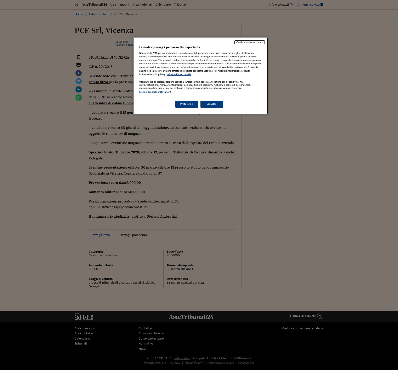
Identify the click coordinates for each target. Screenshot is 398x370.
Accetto (212, 104)
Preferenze (186, 104)
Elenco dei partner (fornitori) (155, 92)
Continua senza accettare (249, 42)
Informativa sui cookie (179, 74)
